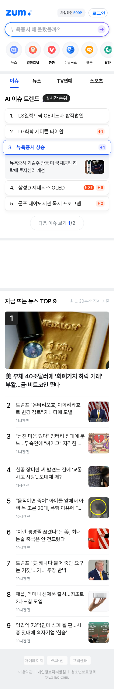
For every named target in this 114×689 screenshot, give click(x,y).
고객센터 (80, 660)
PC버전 (56, 660)
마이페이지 (33, 660)
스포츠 (96, 81)
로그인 (98, 13)
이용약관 (25, 672)
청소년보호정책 (83, 672)
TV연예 (64, 81)
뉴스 (37, 81)
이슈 (14, 81)
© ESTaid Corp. (57, 677)
